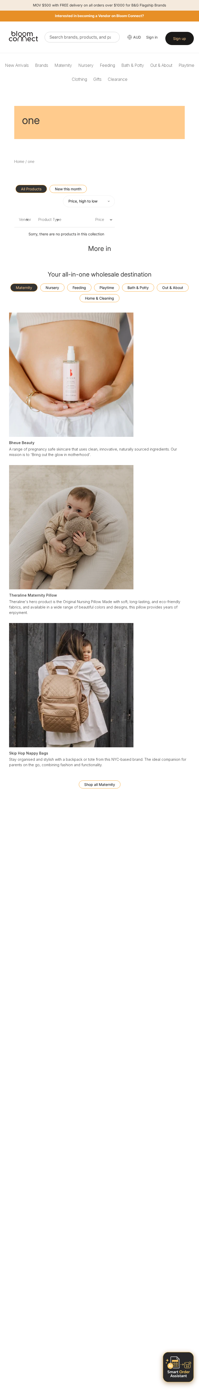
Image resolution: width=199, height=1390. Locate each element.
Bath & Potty (132, 65)
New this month (68, 189)
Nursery (86, 65)
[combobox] (82, 37)
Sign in (152, 37)
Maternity (63, 65)
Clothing (79, 79)
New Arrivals (17, 65)
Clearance (117, 79)
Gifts (97, 79)
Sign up (179, 38)
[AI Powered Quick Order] (178, 1367)
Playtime (186, 65)
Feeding (107, 65)
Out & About (161, 65)
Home (19, 161)
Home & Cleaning (99, 298)
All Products (31, 189)
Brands (41, 65)
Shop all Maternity (99, 784)
